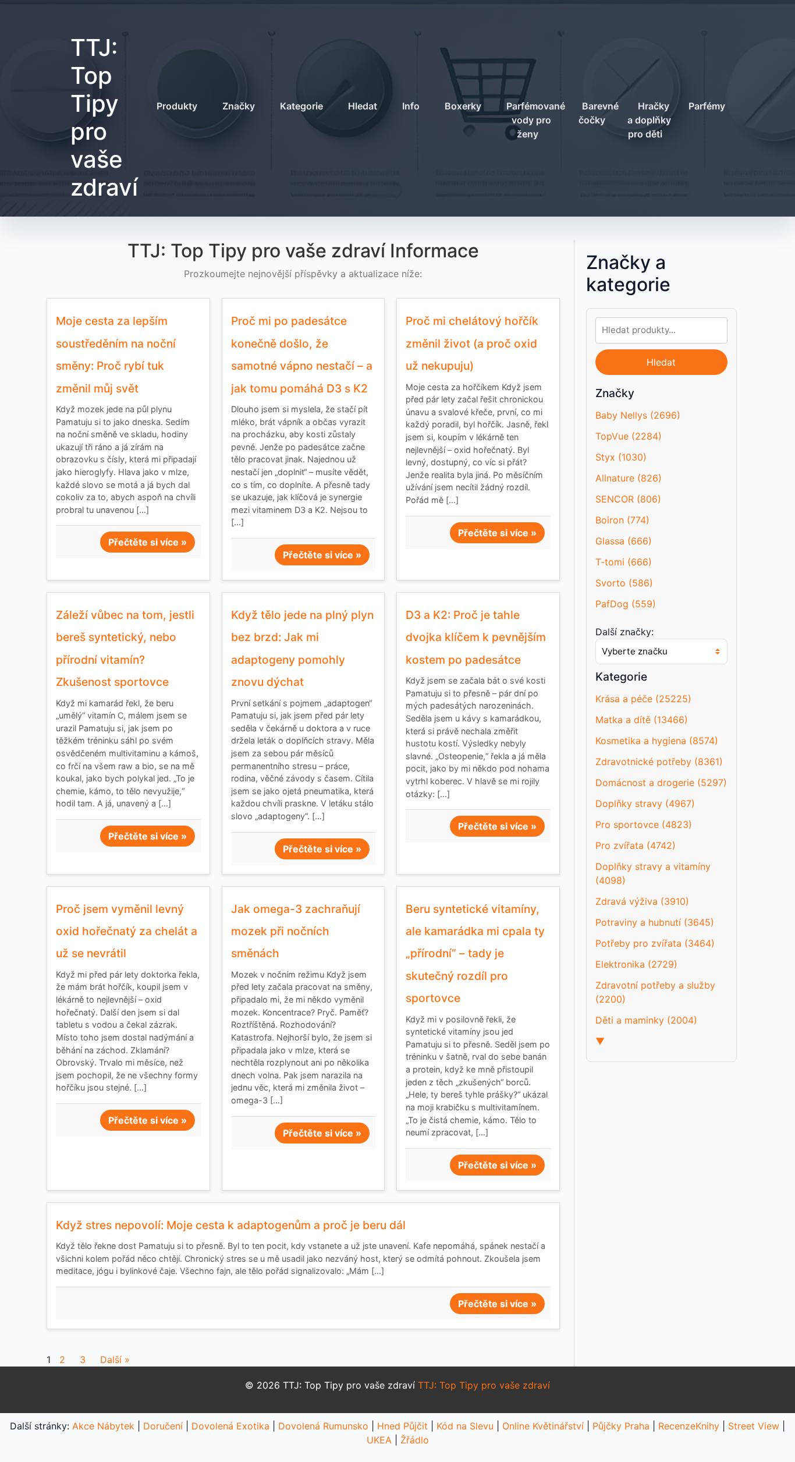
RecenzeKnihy (688, 1426)
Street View (753, 1426)
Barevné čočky (598, 113)
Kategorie (301, 106)
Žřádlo (414, 1440)
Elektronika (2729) (636, 964)
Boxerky (463, 106)
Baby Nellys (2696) (637, 415)
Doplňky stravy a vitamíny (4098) (653, 873)
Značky (238, 106)
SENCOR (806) (628, 499)
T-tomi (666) (623, 562)
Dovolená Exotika (230, 1426)
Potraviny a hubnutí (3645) (654, 922)
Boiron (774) (622, 520)
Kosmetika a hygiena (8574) (656, 740)
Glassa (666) (623, 541)
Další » (115, 1359)
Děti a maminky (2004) (646, 1020)
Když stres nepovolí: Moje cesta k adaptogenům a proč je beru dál (231, 1225)
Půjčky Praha (621, 1426)
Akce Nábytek (103, 1426)
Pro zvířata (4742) (635, 845)
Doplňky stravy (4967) (645, 803)
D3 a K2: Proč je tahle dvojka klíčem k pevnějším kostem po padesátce (476, 637)
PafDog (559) (625, 604)
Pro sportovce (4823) (643, 824)
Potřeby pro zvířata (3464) (655, 943)
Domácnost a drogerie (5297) (661, 782)
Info (411, 106)
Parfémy (706, 106)
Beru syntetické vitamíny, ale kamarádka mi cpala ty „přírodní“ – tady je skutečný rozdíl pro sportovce (475, 954)
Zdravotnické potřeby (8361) (659, 761)
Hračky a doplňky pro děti (649, 120)
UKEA (379, 1440)
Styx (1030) (621, 457)
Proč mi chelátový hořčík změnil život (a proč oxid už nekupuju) (472, 343)
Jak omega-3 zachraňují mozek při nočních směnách (295, 931)
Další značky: (624, 632)
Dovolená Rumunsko (323, 1426)
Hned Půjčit (402, 1426)
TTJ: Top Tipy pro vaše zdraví (104, 117)
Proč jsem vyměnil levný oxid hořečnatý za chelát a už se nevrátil (126, 931)
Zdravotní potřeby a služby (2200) (655, 992)
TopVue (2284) (628, 436)
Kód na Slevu (465, 1426)
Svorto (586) (624, 583)
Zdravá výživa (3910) (642, 901)
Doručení (163, 1426)
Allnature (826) (628, 478)
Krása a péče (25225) (643, 699)
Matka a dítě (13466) (641, 719)
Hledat (362, 106)
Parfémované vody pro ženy (535, 120)
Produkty (177, 106)
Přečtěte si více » (147, 542)
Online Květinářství (543, 1426)
